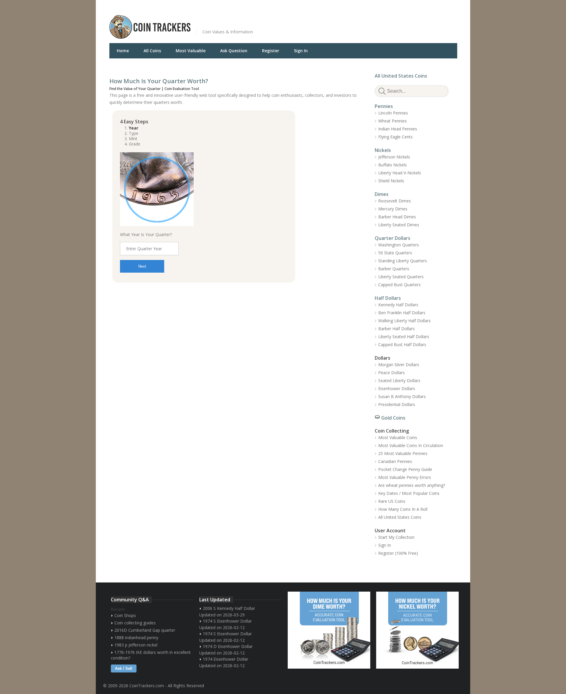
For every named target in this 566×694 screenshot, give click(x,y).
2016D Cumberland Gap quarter (144, 630)
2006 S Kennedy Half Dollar (229, 608)
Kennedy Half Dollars (398, 304)
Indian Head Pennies (397, 129)
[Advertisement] (355, 22)
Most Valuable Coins (397, 437)
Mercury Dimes (392, 209)
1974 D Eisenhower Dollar (228, 646)
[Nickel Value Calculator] (417, 630)
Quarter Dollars (392, 238)
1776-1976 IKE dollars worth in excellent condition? (151, 655)
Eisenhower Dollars (396, 388)
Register (270, 50)
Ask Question (233, 50)
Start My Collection (396, 537)
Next (142, 266)
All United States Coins (401, 76)
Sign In (301, 50)
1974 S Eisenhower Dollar (227, 621)
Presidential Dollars (396, 404)
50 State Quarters (395, 253)
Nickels (383, 150)
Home (123, 50)
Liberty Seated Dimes (398, 224)
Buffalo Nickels (392, 165)
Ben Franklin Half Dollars (401, 312)
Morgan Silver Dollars (398, 364)
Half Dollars (388, 298)
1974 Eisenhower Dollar (225, 659)
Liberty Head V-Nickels (399, 173)
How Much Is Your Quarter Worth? (158, 81)
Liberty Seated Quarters (401, 276)
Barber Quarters (393, 268)
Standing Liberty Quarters (402, 260)
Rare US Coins (391, 501)
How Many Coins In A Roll (402, 509)
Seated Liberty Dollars (399, 380)
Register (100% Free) (398, 553)
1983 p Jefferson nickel (135, 645)
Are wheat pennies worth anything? (411, 485)
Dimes (382, 194)
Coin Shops (125, 615)
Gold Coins (393, 418)
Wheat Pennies (392, 121)
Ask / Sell (123, 668)
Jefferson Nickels (394, 157)
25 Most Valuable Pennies (402, 453)
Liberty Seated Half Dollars (403, 336)
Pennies (384, 106)
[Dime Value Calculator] (329, 630)
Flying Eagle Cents (395, 137)
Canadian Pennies (395, 461)
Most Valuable (190, 50)
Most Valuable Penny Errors (404, 477)
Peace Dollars (391, 372)
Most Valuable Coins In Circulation (410, 445)
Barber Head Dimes (397, 217)
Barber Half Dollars (396, 328)
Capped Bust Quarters (399, 284)
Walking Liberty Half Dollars (404, 320)
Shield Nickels (391, 181)
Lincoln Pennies (393, 113)
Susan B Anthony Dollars (402, 396)
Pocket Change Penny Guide (405, 469)
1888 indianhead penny (136, 637)
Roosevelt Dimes (394, 201)
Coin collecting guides (135, 623)
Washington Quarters (398, 245)
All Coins (152, 50)
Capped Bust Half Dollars (402, 344)
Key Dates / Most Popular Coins (409, 493)
